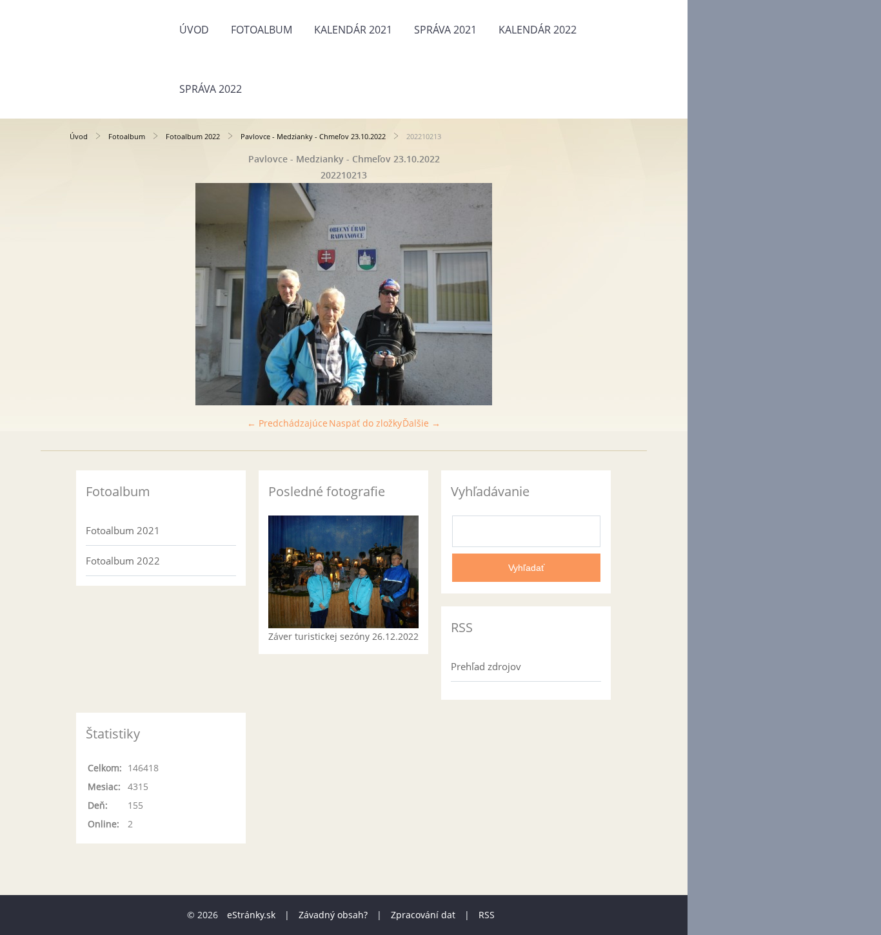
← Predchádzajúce (287, 423)
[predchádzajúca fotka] (90, 294)
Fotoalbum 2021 (123, 530)
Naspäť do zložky (365, 423)
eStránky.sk (251, 915)
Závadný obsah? (333, 915)
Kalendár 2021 (353, 30)
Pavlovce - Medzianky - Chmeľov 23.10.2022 (313, 136)
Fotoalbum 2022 (193, 136)
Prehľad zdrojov (486, 666)
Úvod (194, 30)
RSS (487, 915)
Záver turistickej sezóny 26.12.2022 (343, 636)
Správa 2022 (210, 89)
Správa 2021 (445, 30)
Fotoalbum (261, 30)
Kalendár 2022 (538, 30)
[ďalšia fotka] (596, 294)
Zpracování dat (423, 915)
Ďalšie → (421, 423)
